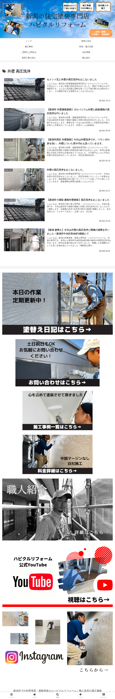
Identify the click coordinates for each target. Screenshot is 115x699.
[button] (106, 486)
